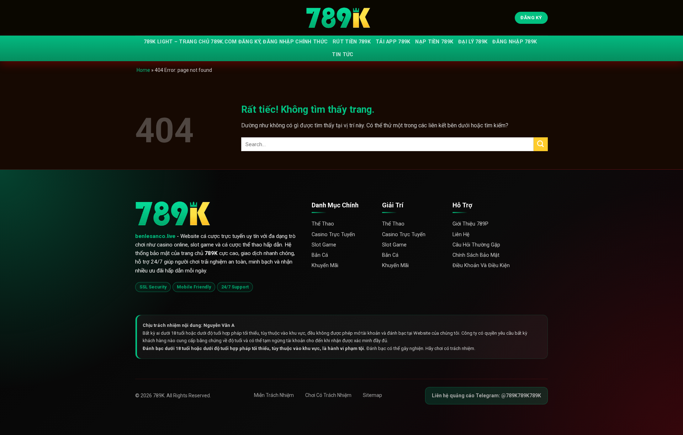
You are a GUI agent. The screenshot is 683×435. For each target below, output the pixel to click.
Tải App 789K (393, 42)
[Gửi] (541, 144)
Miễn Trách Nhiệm (274, 395)
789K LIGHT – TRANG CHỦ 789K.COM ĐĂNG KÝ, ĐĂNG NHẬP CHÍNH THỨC (236, 42)
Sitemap (372, 395)
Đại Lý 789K (472, 42)
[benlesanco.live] (341, 18)
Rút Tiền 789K (352, 42)
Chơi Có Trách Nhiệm (328, 395)
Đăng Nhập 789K (514, 42)
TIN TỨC (342, 55)
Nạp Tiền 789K (434, 42)
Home (143, 70)
